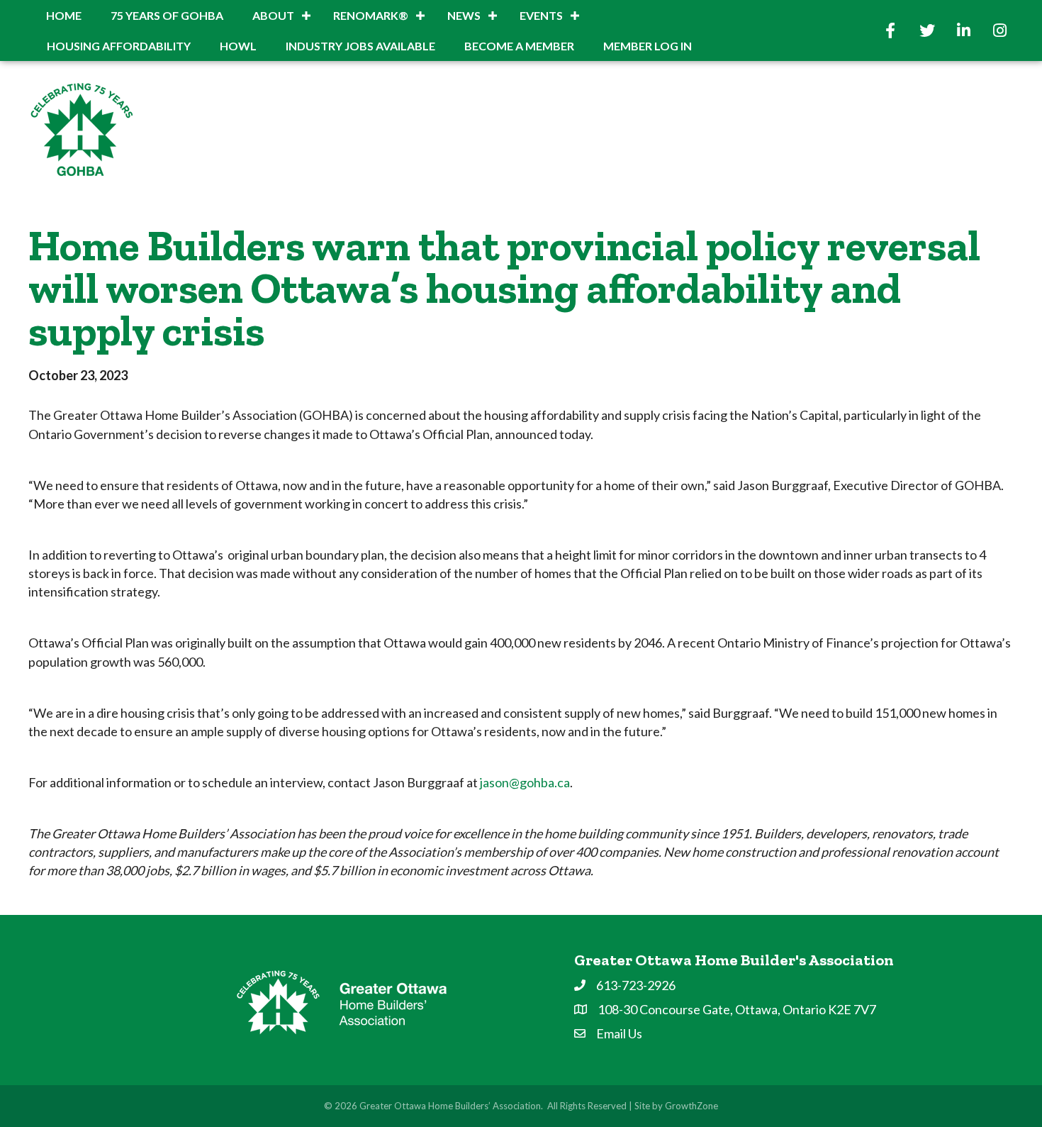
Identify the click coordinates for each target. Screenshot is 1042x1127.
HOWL (238, 45)
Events (541, 15)
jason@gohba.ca (525, 782)
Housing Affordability (119, 45)
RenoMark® (370, 15)
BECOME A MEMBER (519, 45)
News (464, 15)
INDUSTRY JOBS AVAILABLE (360, 45)
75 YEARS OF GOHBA (167, 15)
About (273, 15)
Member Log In (647, 45)
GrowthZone (691, 1105)
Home (64, 15)
